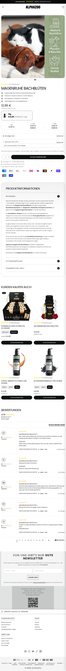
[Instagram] (29, 651)
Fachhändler (32, 663)
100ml (17, 387)
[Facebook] (25, 651)
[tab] (57, 425)
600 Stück (5, 332)
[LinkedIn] (40, 651)
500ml (4, 387)
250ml (11, 387)
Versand (59, 663)
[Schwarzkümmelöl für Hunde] (49, 361)
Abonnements (5, 625)
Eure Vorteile (5, 643)
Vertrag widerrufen (26, 664)
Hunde (37, 622)
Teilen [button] (46, 449)
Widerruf (15, 664)
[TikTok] (37, 651)
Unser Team (5, 641)
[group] (9, 414)
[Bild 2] (30, 79)
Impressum (41, 663)
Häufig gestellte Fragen (8, 629)
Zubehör (37, 627)
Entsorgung (50, 664)
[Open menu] (3, 7)
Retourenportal (6, 622)
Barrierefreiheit (39, 664)
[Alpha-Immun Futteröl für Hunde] (16, 361)
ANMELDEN (33, 577)
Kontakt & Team (7, 663)
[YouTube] (33, 651)
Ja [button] (38, 449)
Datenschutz (51, 663)
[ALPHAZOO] (33, 7)
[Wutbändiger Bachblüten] (49, 306)
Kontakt (3, 627)
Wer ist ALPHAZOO (7, 638)
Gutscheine (38, 629)
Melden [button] (42, 449)
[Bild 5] (35, 79)
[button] (17, 540)
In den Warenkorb (38, 157)
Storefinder (4, 645)
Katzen (37, 625)
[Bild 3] (31, 79)
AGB (15, 663)
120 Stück (14, 332)
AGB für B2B (22, 663)
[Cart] (63, 7)
